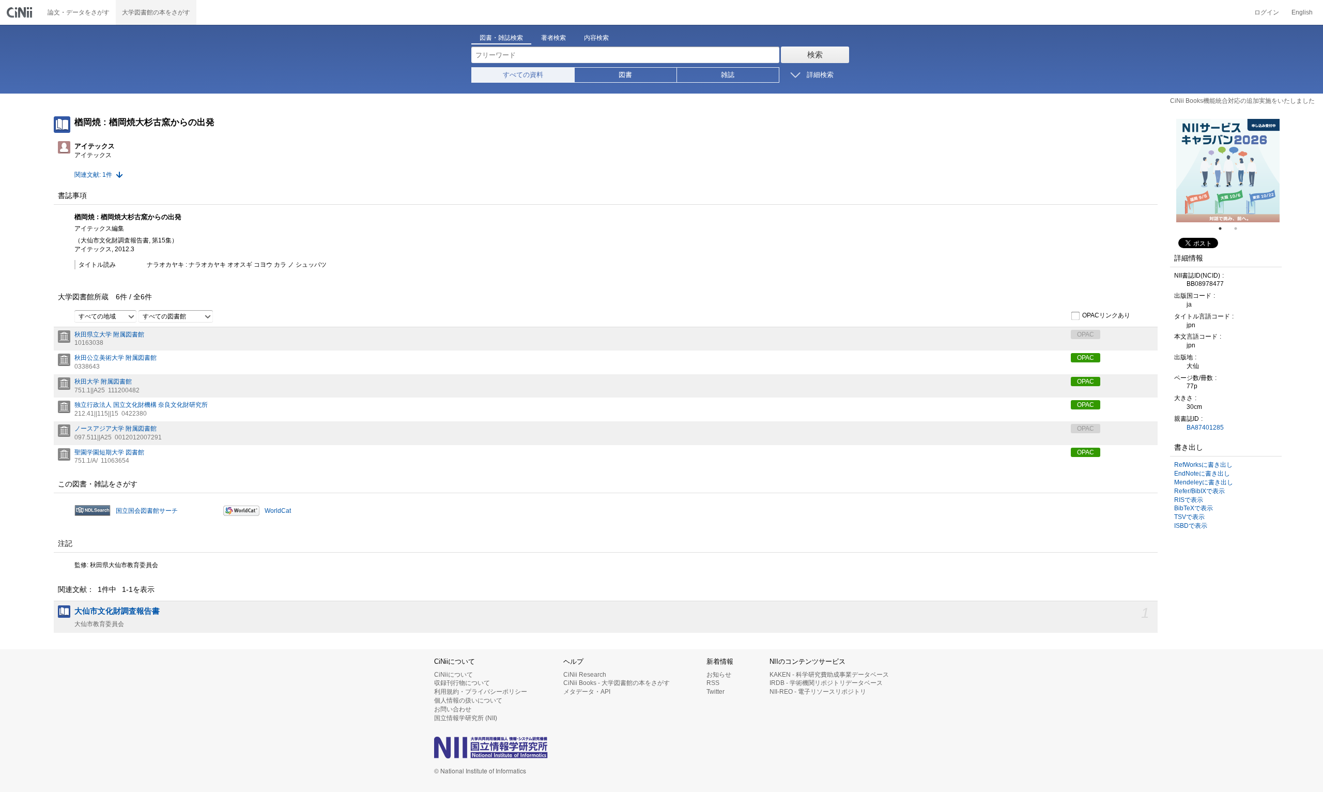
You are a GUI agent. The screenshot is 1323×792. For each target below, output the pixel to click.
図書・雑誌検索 (501, 37)
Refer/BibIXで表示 (1199, 491)
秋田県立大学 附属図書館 (109, 334)
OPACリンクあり (1106, 315)
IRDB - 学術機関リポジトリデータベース (826, 683)
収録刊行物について (462, 683)
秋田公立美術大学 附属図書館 (115, 357)
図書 (625, 75)
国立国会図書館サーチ (147, 510)
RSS (712, 683)
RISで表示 (1188, 500)
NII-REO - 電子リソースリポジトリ (818, 691)
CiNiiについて (453, 674)
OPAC (1085, 357)
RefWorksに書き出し (1203, 464)
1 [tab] (1224, 228)
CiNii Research (584, 674)
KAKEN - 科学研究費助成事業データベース (829, 674)
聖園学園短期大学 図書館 (109, 452)
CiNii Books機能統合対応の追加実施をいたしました (1242, 100)
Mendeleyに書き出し (1203, 482)
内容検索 (596, 37)
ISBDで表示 (1190, 525)
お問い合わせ (452, 709)
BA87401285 (1205, 427)
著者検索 (553, 37)
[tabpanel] (1228, 170)
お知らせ (718, 674)
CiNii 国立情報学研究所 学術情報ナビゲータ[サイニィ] (20, 12)
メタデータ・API (586, 691)
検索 (815, 54)
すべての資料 (523, 75)
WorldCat (278, 510)
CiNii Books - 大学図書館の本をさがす (616, 683)
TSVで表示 (1189, 517)
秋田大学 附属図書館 (103, 381)
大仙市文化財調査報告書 (117, 611)
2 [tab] (1240, 228)
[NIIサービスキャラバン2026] (1228, 170)
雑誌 (727, 75)
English (1302, 12)
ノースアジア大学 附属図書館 (115, 428)
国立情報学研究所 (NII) (465, 718)
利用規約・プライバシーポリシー (480, 691)
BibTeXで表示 (1193, 508)
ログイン (1266, 12)
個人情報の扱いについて (468, 700)
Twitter (715, 691)
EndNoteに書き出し (1202, 473)
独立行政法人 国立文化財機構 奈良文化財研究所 (141, 404)
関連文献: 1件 (93, 174)
